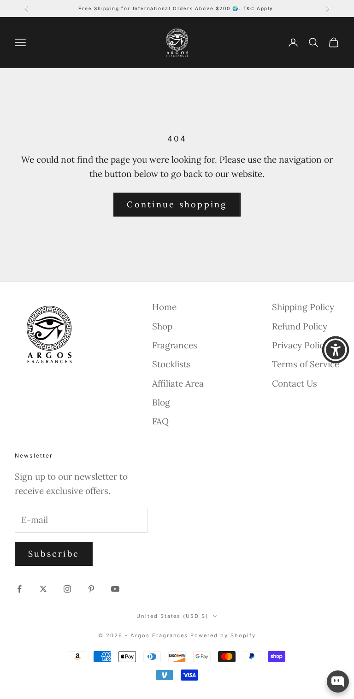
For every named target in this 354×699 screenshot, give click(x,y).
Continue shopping (177, 204)
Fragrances (174, 345)
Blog (161, 402)
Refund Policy (299, 326)
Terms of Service (305, 364)
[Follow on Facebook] (19, 588)
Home (164, 306)
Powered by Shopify (223, 635)
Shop (162, 326)
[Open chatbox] (338, 681)
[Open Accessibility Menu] (335, 350)
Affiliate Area (178, 383)
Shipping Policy (303, 306)
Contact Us (294, 383)
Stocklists (171, 364)
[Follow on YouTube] (115, 588)
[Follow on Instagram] (67, 588)
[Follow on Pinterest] (91, 588)
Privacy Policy (300, 345)
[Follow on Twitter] (43, 588)
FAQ (160, 421)
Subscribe (53, 553)
